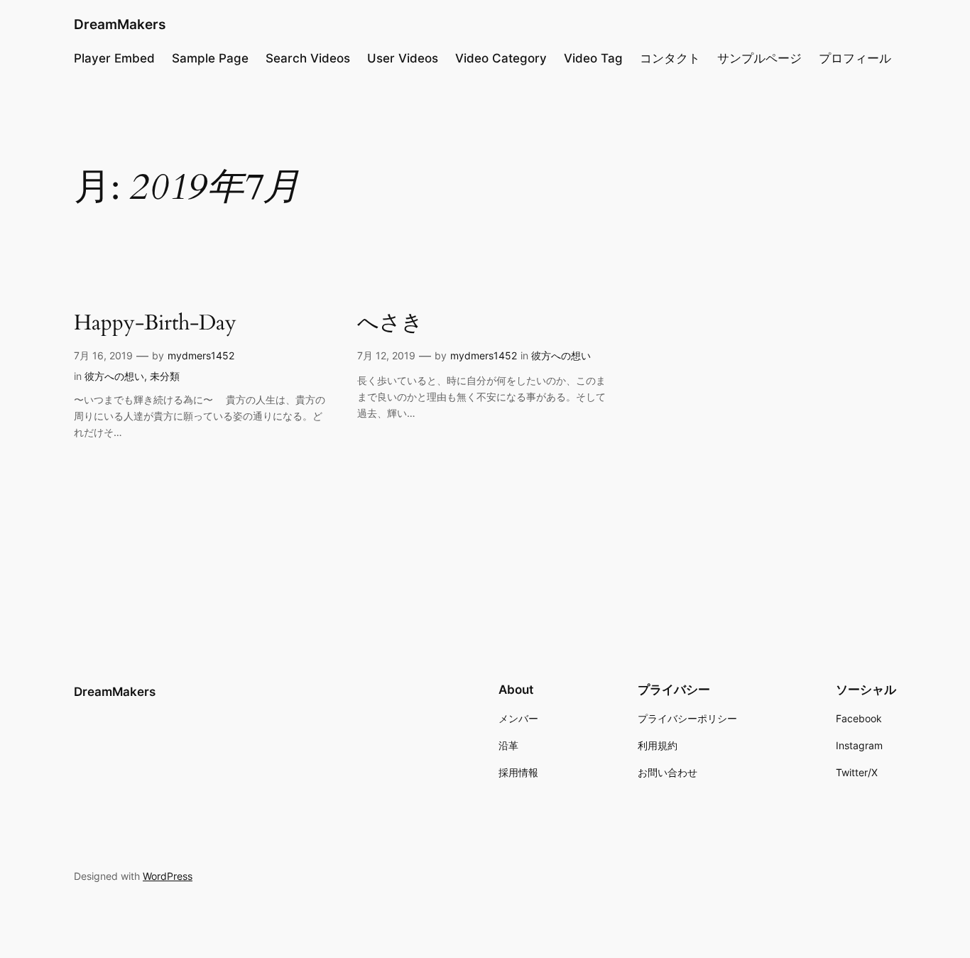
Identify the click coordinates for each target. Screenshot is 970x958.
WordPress (167, 876)
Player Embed (114, 58)
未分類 (165, 376)
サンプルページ (759, 58)
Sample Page (210, 58)
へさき (390, 324)
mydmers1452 (201, 355)
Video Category (501, 58)
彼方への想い (114, 376)
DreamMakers (119, 24)
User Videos (402, 58)
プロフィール (855, 58)
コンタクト (670, 58)
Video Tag (593, 58)
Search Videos (308, 58)
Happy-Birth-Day (155, 324)
